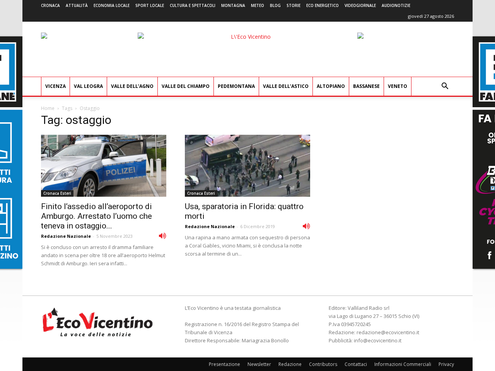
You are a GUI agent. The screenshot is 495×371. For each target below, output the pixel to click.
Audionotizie (396, 5)
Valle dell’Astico (286, 86)
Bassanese (366, 86)
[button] (444, 87)
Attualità (77, 5)
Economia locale (112, 5)
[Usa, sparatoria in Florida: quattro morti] (247, 166)
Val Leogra (88, 86)
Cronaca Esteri (57, 193)
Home (48, 108)
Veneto (397, 86)
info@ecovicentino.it (377, 340)
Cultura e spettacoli (192, 5)
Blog (275, 5)
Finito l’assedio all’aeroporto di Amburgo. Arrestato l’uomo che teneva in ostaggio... (96, 216)
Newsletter (259, 364)
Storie (293, 5)
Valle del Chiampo (186, 86)
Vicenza (55, 86)
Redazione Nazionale (66, 236)
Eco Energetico (322, 5)
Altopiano (331, 86)
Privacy (446, 364)
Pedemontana (236, 86)
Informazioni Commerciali (402, 364)
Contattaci (356, 364)
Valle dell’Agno (132, 86)
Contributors (323, 364)
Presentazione (224, 364)
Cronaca (50, 5)
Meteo (257, 5)
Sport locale (149, 5)
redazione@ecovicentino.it (388, 332)
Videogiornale (360, 5)
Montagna (233, 5)
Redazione (290, 364)
